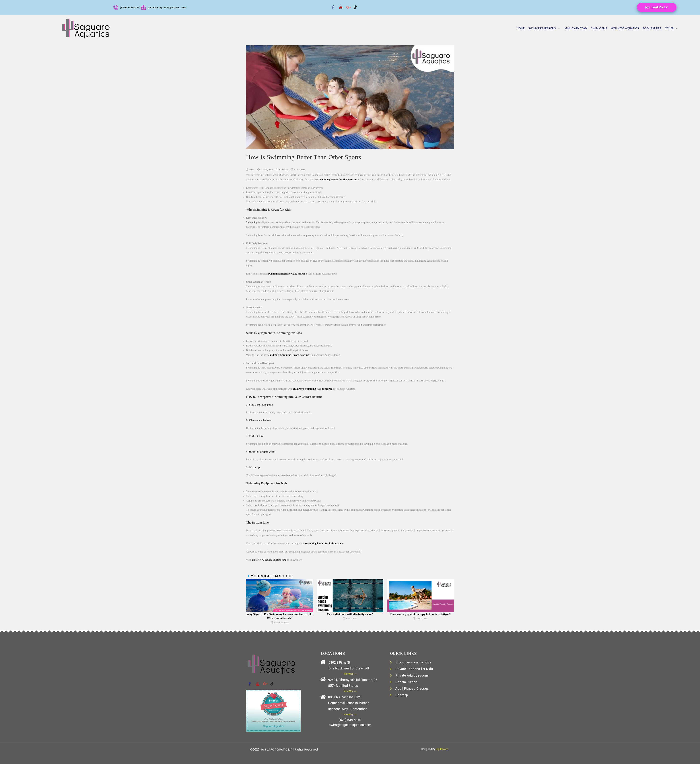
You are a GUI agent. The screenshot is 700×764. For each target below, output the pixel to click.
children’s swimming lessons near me (288, 355)
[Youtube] (339, 5)
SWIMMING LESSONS (542, 28)
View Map (348, 674)
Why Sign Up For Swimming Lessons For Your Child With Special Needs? (279, 616)
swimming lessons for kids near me (338, 179)
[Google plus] (346, 5)
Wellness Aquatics (625, 28)
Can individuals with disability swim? (350, 614)
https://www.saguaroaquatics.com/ (269, 560)
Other (669, 28)
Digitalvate (442, 749)
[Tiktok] (354, 5)
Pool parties (652, 28)
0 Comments (299, 169)
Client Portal (658, 7)
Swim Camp (599, 28)
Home (521, 28)
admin (251, 169)
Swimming (283, 169)
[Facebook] (332, 5)
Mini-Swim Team (576, 28)
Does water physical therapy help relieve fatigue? (420, 614)
